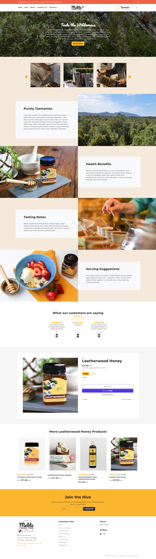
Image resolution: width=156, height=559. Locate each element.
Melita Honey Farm (113, 555)
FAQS (60, 525)
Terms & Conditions (133, 555)
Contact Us (61, 536)
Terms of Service (63, 539)
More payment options (107, 394)
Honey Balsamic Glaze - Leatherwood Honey (88, 478)
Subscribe (89, 509)
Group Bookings (63, 531)
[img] (78, 316)
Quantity (84, 377)
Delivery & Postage (64, 528)
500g (94, 374)
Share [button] (85, 399)
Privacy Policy (123, 555)
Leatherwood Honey (117, 477)
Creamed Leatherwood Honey (29, 477)
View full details (126, 399)
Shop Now (78, 44)
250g (86, 374)
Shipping (91, 367)
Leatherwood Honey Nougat (59, 475)
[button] (137, 7)
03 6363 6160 (22, 545)
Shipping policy (62, 545)
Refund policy (62, 542)
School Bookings (63, 533)
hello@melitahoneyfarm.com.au (29, 543)
